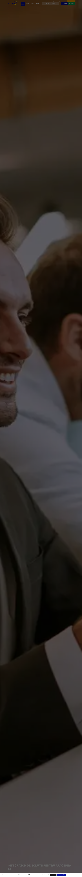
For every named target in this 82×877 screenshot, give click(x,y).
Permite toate (61, 875)
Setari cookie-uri (45, 875)
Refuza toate (53, 875)
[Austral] (13, 3)
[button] (62, 1)
